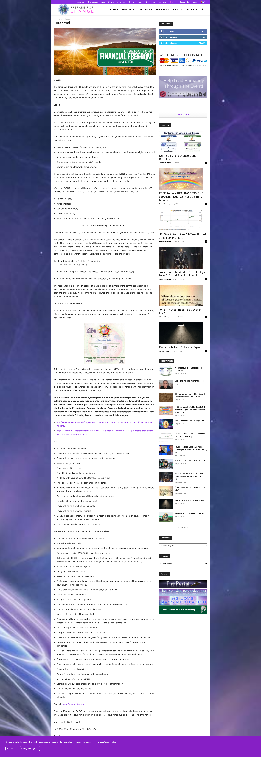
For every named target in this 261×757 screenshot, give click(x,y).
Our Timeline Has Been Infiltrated (190, 381)
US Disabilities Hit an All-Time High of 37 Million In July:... (182, 236)
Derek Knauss (164, 351)
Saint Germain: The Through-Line (189, 421)
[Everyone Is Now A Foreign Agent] (183, 333)
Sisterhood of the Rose (116, 2)
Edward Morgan (165, 163)
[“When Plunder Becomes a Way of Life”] (183, 295)
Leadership (184, 2)
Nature (194, 2)
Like (203, 31)
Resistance (144, 9)
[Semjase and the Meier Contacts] (166, 517)
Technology (162, 2)
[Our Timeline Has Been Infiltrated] (166, 384)
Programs (161, 9)
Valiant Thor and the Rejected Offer (191, 460)
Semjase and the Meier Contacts (189, 513)
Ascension (81, 2)
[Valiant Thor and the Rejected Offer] (166, 464)
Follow (202, 37)
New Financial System (73, 704)
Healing (131, 2)
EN (204, 2)
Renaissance (150, 2)
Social (176, 9)
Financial (173, 2)
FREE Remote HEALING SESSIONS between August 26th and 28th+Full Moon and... (181, 197)
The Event (127, 9)
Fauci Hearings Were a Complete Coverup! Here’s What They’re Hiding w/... (191, 449)
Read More (183, 115)
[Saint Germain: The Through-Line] (166, 424)
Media (140, 2)
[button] (202, 9)
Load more (182, 527)
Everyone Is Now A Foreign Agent (180, 347)
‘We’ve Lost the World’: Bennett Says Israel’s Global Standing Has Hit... (182, 273)
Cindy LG (162, 204)
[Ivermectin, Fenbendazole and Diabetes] (183, 141)
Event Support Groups (96, 2)
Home (113, 9)
